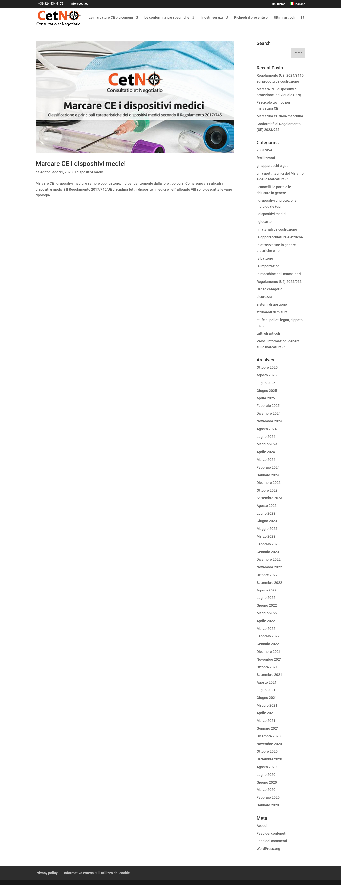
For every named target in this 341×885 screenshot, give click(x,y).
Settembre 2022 (269, 583)
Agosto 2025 (267, 375)
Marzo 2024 (266, 460)
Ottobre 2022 (267, 575)
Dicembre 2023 (269, 483)
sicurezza (264, 297)
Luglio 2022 (266, 598)
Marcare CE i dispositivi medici (81, 163)
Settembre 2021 (269, 675)
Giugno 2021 (267, 698)
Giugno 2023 (267, 521)
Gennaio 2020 (268, 805)
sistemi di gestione (272, 304)
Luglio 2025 (266, 383)
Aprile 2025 (266, 398)
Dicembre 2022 (269, 559)
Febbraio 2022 (268, 636)
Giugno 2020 (267, 782)
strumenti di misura (272, 312)
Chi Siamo (278, 4)
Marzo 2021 (266, 721)
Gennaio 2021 (268, 728)
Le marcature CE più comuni (111, 17)
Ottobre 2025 (267, 367)
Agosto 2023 (267, 506)
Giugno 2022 (267, 605)
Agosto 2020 (267, 767)
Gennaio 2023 (268, 552)
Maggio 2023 (267, 529)
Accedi (262, 826)
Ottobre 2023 (267, 490)
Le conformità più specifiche (166, 17)
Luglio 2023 (266, 513)
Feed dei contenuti (271, 833)
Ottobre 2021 (267, 667)
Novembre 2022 (269, 567)
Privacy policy (47, 873)
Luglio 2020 (266, 775)
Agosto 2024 (267, 429)
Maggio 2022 (267, 613)
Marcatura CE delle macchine (280, 116)
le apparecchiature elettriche (280, 237)
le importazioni (269, 266)
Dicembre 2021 (269, 652)
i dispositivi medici (90, 172)
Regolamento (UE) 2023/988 (279, 282)
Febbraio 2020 (268, 797)
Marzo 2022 (266, 629)
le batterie (265, 258)
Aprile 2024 (266, 452)
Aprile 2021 (266, 713)
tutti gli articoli (268, 333)
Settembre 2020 (269, 759)
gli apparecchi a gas (272, 166)
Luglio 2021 (266, 690)
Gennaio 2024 (268, 475)
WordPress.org (268, 849)
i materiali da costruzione (277, 229)
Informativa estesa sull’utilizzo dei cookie (97, 873)
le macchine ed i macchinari (279, 274)
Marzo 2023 (266, 536)
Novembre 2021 (269, 659)
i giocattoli (265, 222)
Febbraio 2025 (268, 406)
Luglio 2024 (266, 437)
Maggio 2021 (267, 705)
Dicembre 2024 (269, 413)
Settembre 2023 (269, 498)
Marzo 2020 (266, 790)
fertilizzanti (266, 158)
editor (45, 172)
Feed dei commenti (272, 841)
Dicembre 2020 (269, 736)
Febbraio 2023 (268, 544)
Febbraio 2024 (268, 467)
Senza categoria (269, 289)
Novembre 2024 (269, 421)
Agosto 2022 (267, 590)
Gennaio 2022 (268, 644)
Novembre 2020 (269, 744)
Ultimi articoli (284, 17)
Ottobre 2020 (267, 751)
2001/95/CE (266, 150)
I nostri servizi (212, 17)
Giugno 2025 (267, 391)
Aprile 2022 (266, 621)
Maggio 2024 (267, 444)
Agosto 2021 (267, 682)
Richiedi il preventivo (251, 17)
